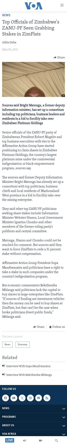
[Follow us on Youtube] (13, 398)
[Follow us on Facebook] (5, 398)
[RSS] (46, 398)
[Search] (56, 440)
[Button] (59, 57)
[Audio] (24, 440)
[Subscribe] (38, 398)
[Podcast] (30, 398)
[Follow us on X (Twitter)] (22, 398)
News (6, 15)
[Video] (40, 440)
